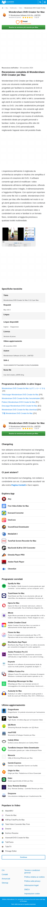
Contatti (5, 874)
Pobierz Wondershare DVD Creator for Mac (18, 402)
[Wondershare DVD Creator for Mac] (4, 14)
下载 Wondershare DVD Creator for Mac (17, 413)
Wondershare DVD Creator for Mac (27, 12)
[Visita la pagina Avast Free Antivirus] (23, 22)
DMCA (27, 889)
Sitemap (5, 883)
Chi (3, 870)
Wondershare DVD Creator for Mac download (19, 410)
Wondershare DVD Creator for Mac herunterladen (21, 398)
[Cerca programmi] (40, 2)
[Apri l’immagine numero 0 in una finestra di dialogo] (19, 237)
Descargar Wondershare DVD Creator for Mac (19, 406)
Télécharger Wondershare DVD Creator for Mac (20, 395)
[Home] (2, 8)
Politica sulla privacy (32, 881)
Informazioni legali (31, 885)
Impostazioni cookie (32, 894)
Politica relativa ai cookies (34, 877)
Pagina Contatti (18, 485)
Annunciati (6, 879)
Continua (23, 857)
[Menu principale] (45, 2)
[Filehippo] (8, 2)
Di (24, 15)
